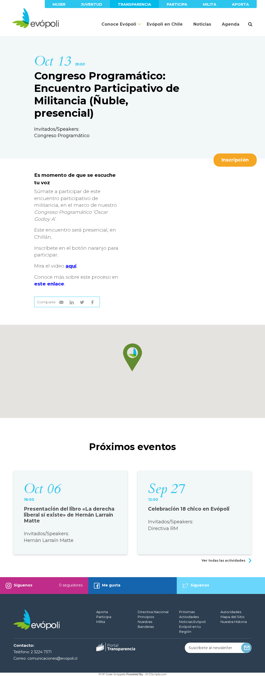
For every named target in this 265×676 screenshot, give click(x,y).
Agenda (230, 24)
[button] (132, 357)
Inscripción (235, 160)
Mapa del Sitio (232, 617)
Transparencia (134, 4)
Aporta (240, 4)
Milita (209, 4)
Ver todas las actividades (224, 560)
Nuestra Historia (233, 622)
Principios (146, 617)
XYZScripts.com (156, 674)
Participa (177, 4)
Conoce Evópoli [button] (118, 24)
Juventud (91, 4)
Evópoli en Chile (165, 24)
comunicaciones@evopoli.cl (52, 658)
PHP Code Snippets (112, 674)
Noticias (202, 24)
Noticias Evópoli (192, 622)
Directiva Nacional (153, 612)
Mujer (59, 4)
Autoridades (230, 612)
